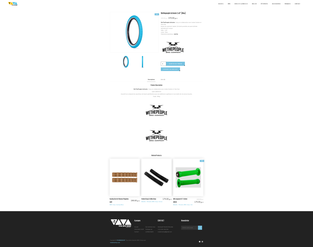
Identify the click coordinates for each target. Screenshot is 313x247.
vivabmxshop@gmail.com (165, 232)
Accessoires (276, 4)
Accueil (221, 4)
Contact (297, 4)
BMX (229, 4)
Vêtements (264, 4)
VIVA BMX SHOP (139, 229)
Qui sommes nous (150, 227)
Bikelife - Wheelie (146, 201)
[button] (170, 68)
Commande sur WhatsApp (170, 69)
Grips (114, 205)
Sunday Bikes (120, 205)
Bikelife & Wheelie (241, 4)
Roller (254, 4)
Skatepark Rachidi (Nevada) (165, 227)
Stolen (160, 201)
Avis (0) (163, 79)
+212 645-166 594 (163, 229)
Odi (191, 205)
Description (151, 79)
